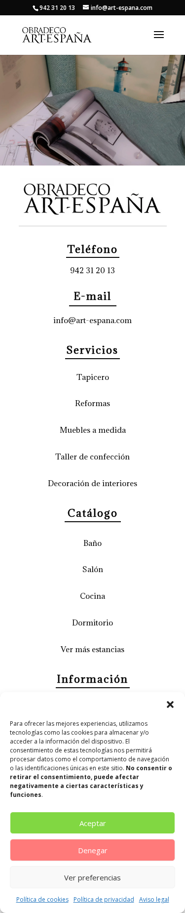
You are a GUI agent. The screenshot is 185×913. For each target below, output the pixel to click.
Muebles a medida (93, 430)
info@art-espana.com (92, 320)
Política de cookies (42, 899)
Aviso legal (154, 899)
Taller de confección (92, 456)
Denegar (93, 850)
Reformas (92, 403)
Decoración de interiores (92, 483)
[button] (170, 704)
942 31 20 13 (92, 270)
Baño (92, 543)
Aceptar (92, 823)
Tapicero (92, 377)
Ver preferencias (92, 877)
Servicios (92, 350)
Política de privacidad (104, 899)
